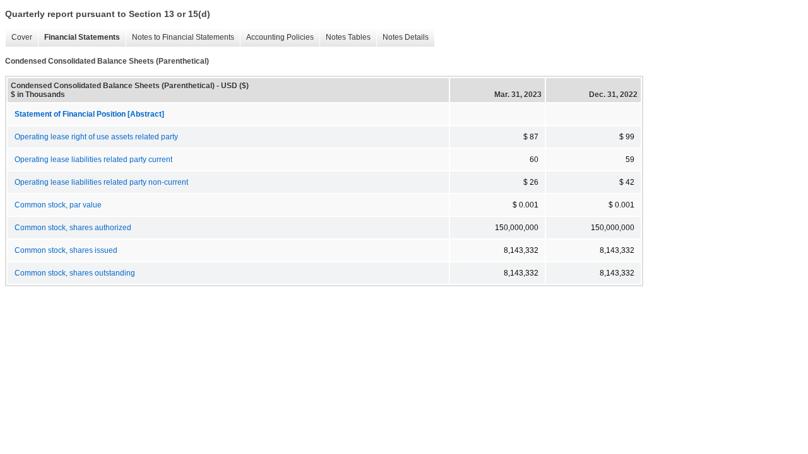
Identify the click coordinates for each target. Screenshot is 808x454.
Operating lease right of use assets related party (96, 137)
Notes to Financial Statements (180, 37)
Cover (18, 37)
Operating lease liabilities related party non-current (101, 182)
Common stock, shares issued (66, 250)
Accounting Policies (277, 37)
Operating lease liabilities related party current (93, 159)
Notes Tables (345, 37)
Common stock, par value (58, 205)
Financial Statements (79, 37)
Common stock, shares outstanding (75, 273)
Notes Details (402, 37)
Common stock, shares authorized (73, 227)
